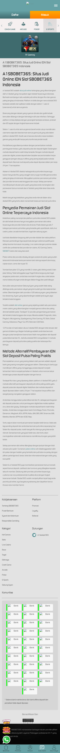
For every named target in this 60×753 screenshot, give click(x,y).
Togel (4, 555)
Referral (35, 516)
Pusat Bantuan (8, 511)
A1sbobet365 (43, 535)
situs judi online (25, 90)
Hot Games (6, 535)
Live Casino (6, 545)
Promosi (35, 506)
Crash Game (10, 29)
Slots (4, 540)
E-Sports (50, 29)
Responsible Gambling (10, 521)
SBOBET (6, 251)
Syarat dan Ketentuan (10, 516)
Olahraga (5, 560)
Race (4, 550)
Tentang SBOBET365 (10, 506)
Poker (37, 29)
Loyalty (35, 511)
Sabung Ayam (7, 585)
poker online (30, 449)
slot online (18, 305)
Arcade (23, 29)
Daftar (15, 15)
